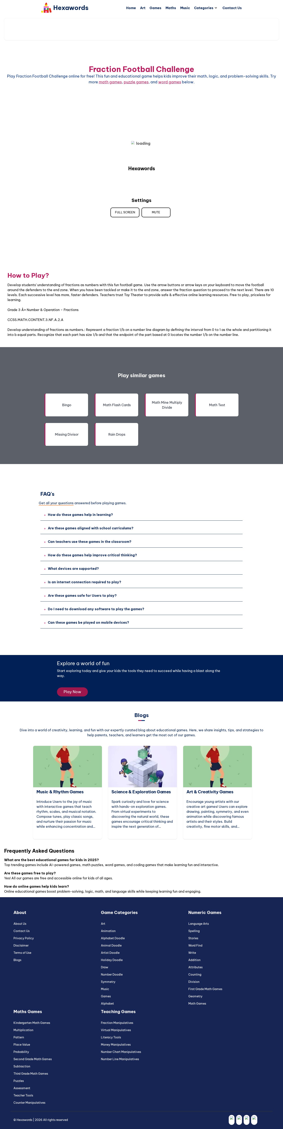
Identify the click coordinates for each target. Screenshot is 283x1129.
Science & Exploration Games (105, 791)
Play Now (72, 691)
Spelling (194, 931)
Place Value (21, 1044)
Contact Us (21, 931)
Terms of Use (22, 953)
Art (103, 924)
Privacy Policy (23, 938)
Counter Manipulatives (29, 1103)
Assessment (21, 1088)
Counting (194, 974)
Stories (193, 938)
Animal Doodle (111, 945)
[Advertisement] (141, 29)
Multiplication (23, 1030)
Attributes (195, 967)
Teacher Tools (23, 1095)
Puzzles (18, 1081)
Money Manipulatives (116, 1044)
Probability (21, 1052)
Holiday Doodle (112, 960)
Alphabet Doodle (113, 938)
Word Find (195, 945)
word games (169, 82)
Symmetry (108, 982)
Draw (104, 967)
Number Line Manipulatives (120, 1059)
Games (106, 996)
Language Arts (198, 924)
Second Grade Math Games (32, 1059)
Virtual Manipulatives (116, 1030)
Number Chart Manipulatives (121, 1052)
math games (110, 82)
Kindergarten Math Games (31, 1023)
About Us (19, 924)
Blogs (17, 960)
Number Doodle (112, 974)
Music (105, 989)
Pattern (18, 1037)
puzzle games (136, 82)
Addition (194, 960)
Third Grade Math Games (30, 1074)
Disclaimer (21, 945)
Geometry (195, 996)
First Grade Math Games (205, 989)
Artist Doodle (110, 953)
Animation (108, 931)
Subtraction (21, 1066)
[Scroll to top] (275, 1118)
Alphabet (107, 1003)
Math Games (238, 791)
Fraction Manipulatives (117, 1023)
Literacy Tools (111, 1037)
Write (192, 953)
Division (194, 982)
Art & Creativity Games (174, 791)
